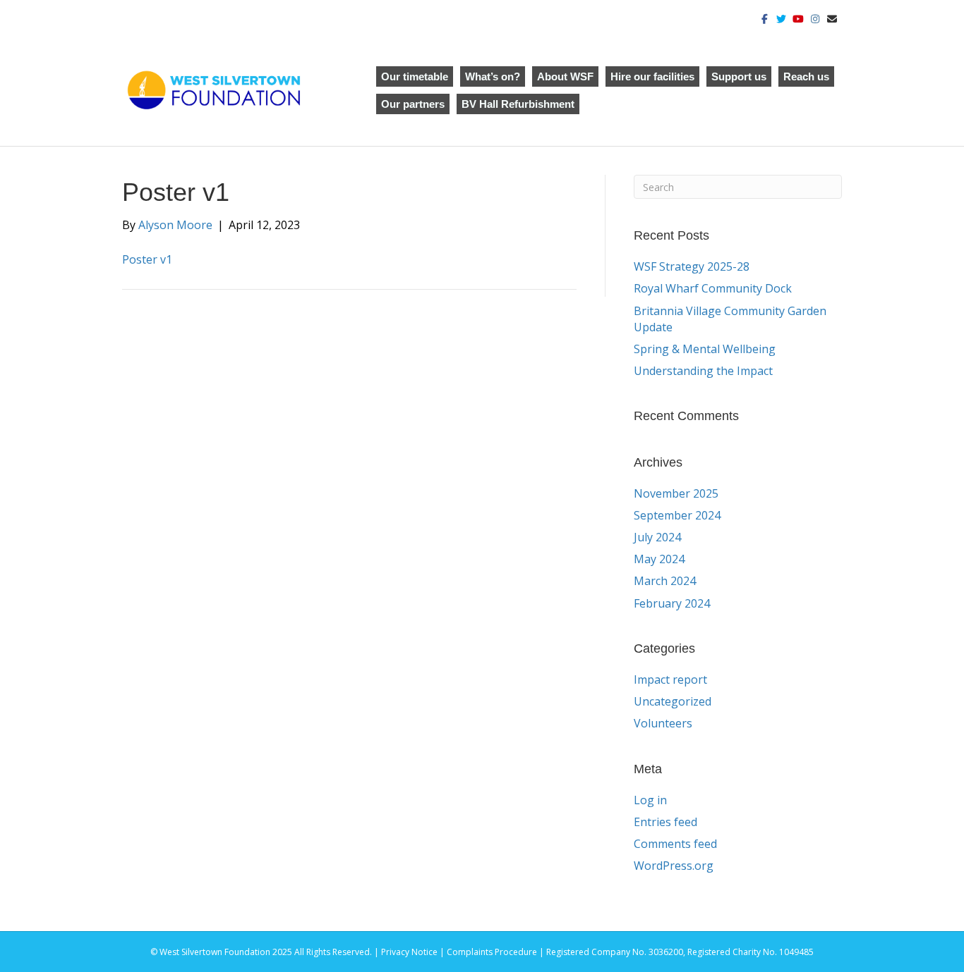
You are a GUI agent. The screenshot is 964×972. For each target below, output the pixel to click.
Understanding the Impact (705, 371)
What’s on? (492, 76)
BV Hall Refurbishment (518, 104)
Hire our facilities (652, 76)
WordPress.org (673, 865)
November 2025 (676, 493)
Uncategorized (672, 701)
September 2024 (677, 515)
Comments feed (675, 843)
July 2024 (657, 537)
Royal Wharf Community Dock (713, 288)
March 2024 (665, 581)
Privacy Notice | (414, 952)
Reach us (806, 76)
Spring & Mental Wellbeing (705, 349)
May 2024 (659, 559)
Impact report (670, 679)
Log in (650, 800)
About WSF (565, 76)
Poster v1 (147, 259)
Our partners (413, 104)
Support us (738, 76)
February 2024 (672, 603)
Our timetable (414, 76)
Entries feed (665, 822)
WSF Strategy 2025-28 (691, 266)
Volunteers (663, 723)
